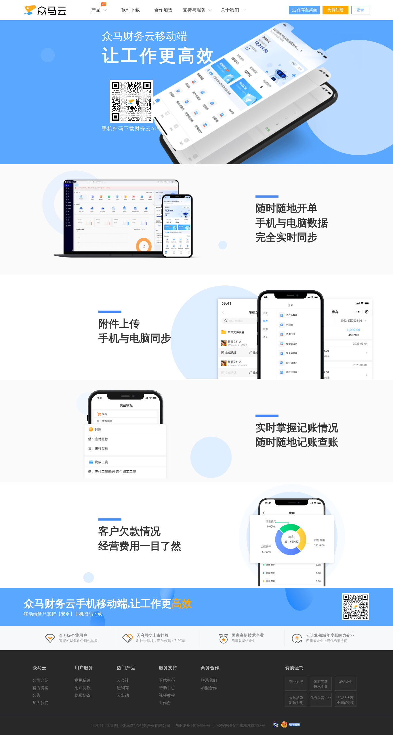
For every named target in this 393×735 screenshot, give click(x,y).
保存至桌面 (304, 10)
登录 (360, 10)
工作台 (165, 703)
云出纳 (123, 695)
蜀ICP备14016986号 (193, 725)
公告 (37, 695)
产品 (98, 7)
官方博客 (41, 688)
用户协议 (83, 688)
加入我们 (41, 703)
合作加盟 (163, 9)
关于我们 (230, 9)
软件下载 (130, 9)
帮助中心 (167, 688)
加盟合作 (209, 688)
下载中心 (167, 680)
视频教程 (167, 695)
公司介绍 (41, 680)
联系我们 (209, 680)
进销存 (123, 688)
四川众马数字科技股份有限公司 (142, 725)
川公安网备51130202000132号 (239, 725)
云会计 (123, 680)
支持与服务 (195, 9)
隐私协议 (83, 695)
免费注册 (335, 10)
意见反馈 (83, 680)
